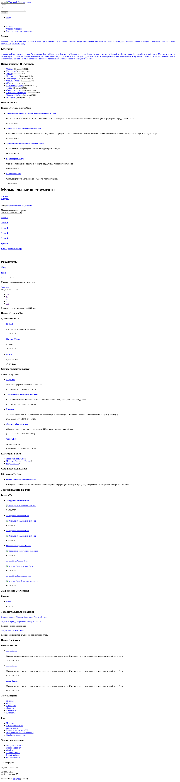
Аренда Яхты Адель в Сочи (16, 561)
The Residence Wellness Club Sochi (22, 394)
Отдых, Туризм (84, 56)
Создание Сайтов (167, 56)
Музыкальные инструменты (20, 56)
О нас (11, 41)
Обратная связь (168, 41)
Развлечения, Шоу (128, 56)
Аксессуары (24, 54)
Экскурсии (80, 59)
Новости (10, 723)
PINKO (9, 354)
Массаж (161, 54)
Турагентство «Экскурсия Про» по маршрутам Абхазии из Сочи (31, 113)
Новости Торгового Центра (18, 461)
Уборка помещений (151, 41)
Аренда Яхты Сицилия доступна (18, 576)
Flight (3, 272)
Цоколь (4, 243)
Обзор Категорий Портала (80, 41)
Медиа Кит (6, 44)
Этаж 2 (4, 223)
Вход (8, 17)
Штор (8, 601)
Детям (89, 54)
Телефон (5, 287)
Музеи (4, 56)
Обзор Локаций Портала (103, 41)
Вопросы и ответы (14, 745)
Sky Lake (10, 379)
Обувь (50, 56)
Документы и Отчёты (24, 41)
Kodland (9, 324)
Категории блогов (14, 725)
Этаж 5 (4, 238)
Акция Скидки (11, 651)
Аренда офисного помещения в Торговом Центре (25, 143)
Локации (10, 708)
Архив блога (12, 728)
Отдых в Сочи (12, 463)
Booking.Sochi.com (13, 174)
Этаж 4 (4, 233)
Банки (46, 54)
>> (7, 303)
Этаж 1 (4, 217)
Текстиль (24, 59)
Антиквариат (37, 54)
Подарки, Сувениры (100, 56)
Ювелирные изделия (65, 59)
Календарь (11, 710)
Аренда (37, 41)
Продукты (114, 56)
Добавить (138, 41)
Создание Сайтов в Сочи (12, 630)
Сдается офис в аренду (15, 159)
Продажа (46, 41)
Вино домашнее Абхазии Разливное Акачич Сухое (24, 617)
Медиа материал (13, 748)
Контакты (16, 44)
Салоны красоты (151, 56)
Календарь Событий (124, 41)
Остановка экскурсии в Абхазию (18, 546)
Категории (11, 705)
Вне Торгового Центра (11, 249)
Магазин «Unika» (13, 339)
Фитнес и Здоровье (47, 59)
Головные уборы (78, 54)
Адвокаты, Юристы (10, 54)
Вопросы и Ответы (58, 41)
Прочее (89, 59)
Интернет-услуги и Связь (104, 54)
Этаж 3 (4, 228)
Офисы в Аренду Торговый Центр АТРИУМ (21, 621)
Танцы (17, 59)
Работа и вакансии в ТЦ (17, 730)
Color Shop (11, 439)
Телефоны (33, 59)
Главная (9, 26)
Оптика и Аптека (69, 56)
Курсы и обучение (149, 54)
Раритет (10, 409)
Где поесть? (65, 54)
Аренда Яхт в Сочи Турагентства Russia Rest (23, 128)
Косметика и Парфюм (131, 54)
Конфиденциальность (16, 735)
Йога (118, 54)
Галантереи (54, 54)
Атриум (16, 779)
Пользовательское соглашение (19, 733)
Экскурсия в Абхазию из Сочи (17, 516)
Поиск (4, 13)
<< (7, 294)
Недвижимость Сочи (15, 459)
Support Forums (13, 752)
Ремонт (140, 56)
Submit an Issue (13, 755)
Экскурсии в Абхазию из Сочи (17, 501)
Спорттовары (7, 59)
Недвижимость (40, 56)
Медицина (170, 54)
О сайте (9, 750)
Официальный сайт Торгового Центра (21, 479)
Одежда (56, 56)
